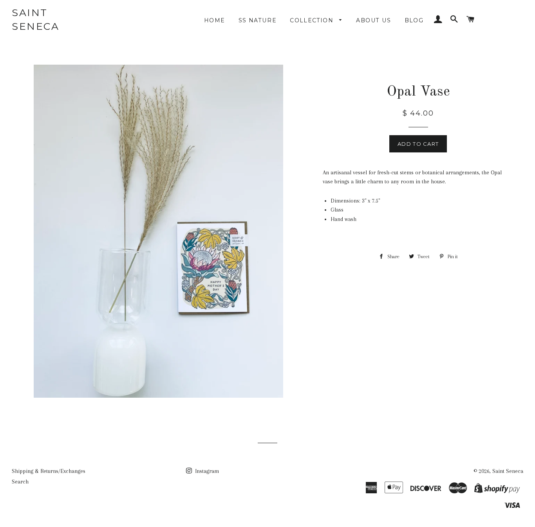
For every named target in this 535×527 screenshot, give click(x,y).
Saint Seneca (35, 19)
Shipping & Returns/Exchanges (48, 471)
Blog (414, 20)
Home (214, 20)
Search (20, 481)
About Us (373, 20)
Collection (312, 20)
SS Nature (258, 20)
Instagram (206, 471)
